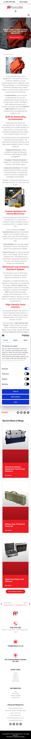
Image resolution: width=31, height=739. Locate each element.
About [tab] (25, 340)
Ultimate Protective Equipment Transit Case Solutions (15, 469)
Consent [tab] (5, 340)
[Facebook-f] (14, 724)
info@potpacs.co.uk (15, 646)
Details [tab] (15, 340)
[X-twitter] (20, 724)
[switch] (26, 374)
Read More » (8, 475)
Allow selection (15, 396)
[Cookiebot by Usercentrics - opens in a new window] (22, 336)
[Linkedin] (10, 724)
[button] (15, 11)
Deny (15, 402)
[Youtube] (17, 724)
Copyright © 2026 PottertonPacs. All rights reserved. (15, 734)
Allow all (15, 391)
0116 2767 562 (15, 628)
